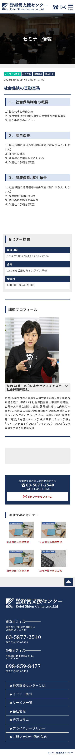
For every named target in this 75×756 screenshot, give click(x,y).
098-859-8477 (23, 666)
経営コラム (21, 719)
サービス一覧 (22, 702)
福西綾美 (38, 74)
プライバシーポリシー (29, 728)
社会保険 (26, 74)
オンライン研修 (12, 74)
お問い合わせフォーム (40, 496)
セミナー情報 (22, 694)
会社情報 (19, 711)
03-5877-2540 (40, 485)
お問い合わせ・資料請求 (30, 736)
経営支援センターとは (29, 685)
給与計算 (49, 74)
